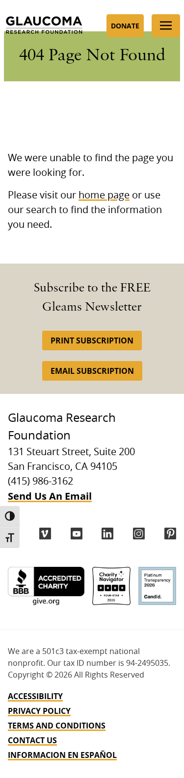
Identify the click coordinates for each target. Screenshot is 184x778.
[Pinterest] (170, 533)
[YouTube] (76, 533)
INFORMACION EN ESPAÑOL (62, 755)
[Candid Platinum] (157, 586)
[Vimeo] (45, 533)
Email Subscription (92, 370)
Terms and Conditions (56, 725)
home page (104, 195)
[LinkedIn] (107, 533)
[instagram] (139, 533)
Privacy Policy (39, 710)
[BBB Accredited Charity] (46, 586)
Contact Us (32, 740)
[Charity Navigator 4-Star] (111, 586)
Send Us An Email (50, 496)
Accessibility (35, 696)
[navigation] (92, 725)
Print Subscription (92, 340)
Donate (125, 25)
